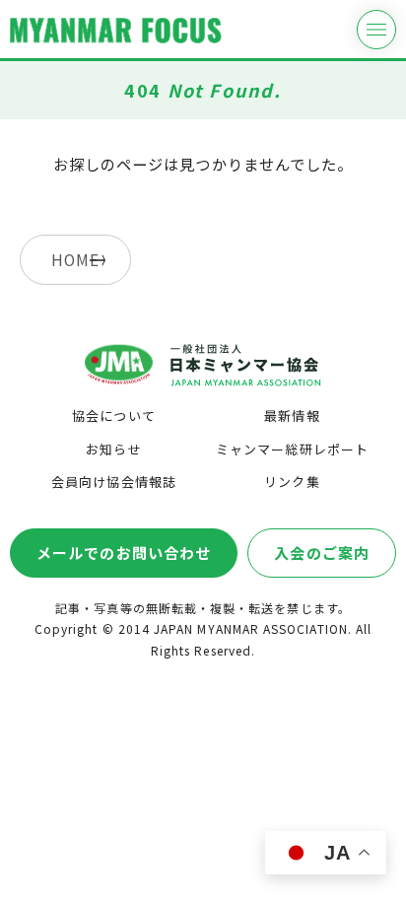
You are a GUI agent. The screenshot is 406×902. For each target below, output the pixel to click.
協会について (113, 415)
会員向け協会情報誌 (113, 481)
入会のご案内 (321, 552)
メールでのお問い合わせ (123, 552)
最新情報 (291, 415)
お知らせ (113, 449)
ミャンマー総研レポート (292, 449)
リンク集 (291, 481)
